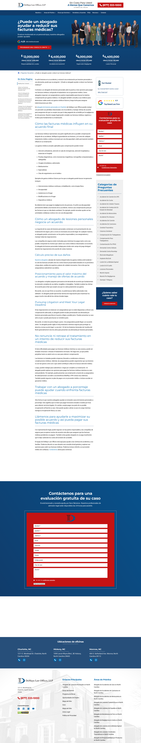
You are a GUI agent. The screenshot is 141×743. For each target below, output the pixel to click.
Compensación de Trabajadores (110, 235)
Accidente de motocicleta (108, 213)
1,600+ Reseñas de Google (32, 41)
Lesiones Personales (106, 269)
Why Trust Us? (102, 92)
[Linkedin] (24, 709)
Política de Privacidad (69, 715)
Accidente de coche (106, 200)
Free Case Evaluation (39, 583)
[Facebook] (19, 709)
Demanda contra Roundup (108, 251)
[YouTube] (33, 709)
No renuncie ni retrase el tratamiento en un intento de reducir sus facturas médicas (25, 101)
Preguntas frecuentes (27, 73)
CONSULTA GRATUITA (109, 303)
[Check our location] (24, 660)
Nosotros (38, 12)
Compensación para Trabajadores (106, 239)
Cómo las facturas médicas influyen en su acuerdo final (24, 89)
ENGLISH (85, 7)
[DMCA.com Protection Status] (23, 712)
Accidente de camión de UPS (109, 197)
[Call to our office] (19, 660)
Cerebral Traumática (106, 227)
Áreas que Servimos (64, 12)
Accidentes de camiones (108, 224)
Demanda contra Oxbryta (108, 248)
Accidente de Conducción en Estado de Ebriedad (109, 209)
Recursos (95, 12)
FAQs (88, 12)
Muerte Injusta (104, 273)
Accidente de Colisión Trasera (109, 204)
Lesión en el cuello (106, 265)
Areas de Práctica (49, 12)
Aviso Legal (66, 712)
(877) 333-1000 (112, 5)
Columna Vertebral (106, 231)
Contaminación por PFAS (108, 244)
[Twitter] (28, 709)
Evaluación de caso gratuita (103, 175)
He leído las (108, 166)
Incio (64, 705)
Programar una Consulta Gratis (33, 47)
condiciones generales (109, 167)
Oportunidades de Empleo (71, 698)
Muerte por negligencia (107, 276)
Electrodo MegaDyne (106, 255)
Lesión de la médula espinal (109, 262)
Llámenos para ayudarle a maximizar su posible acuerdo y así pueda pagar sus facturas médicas (25, 116)
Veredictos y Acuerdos (79, 12)
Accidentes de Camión (107, 220)
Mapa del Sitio (67, 701)
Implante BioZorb (105, 258)
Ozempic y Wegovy (106, 280)
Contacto (103, 12)
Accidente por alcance (107, 217)
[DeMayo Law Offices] (32, 5)
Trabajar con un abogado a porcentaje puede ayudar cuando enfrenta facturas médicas (25, 108)
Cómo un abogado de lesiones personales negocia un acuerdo (23, 95)
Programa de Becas (69, 694)
